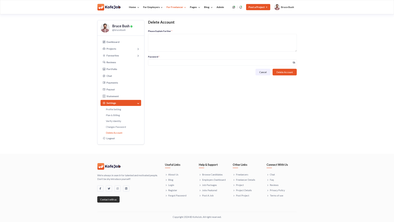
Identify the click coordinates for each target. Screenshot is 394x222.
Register (172, 190)
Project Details (244, 190)
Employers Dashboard (214, 179)
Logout (111, 138)
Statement (113, 96)
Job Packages (209, 184)
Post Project (242, 195)
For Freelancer (175, 7)
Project (240, 184)
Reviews (111, 62)
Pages (193, 7)
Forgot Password (177, 195)
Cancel (263, 72)
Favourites (113, 55)
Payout (111, 89)
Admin (220, 7)
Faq (272, 179)
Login (171, 184)
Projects (111, 48)
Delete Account (114, 132)
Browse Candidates (212, 174)
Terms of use (276, 195)
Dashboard (113, 41)
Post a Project (257, 7)
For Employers (151, 7)
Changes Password (116, 126)
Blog (207, 7)
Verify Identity (113, 120)
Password (153, 56)
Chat (109, 75)
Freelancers (242, 174)
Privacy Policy (277, 190)
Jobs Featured (209, 190)
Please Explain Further (160, 31)
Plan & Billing (113, 115)
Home (132, 7)
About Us (173, 174)
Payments (112, 82)
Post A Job (208, 195)
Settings (111, 102)
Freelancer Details (245, 179)
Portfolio (112, 69)
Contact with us (108, 199)
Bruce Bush (121, 26)
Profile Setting (113, 109)
